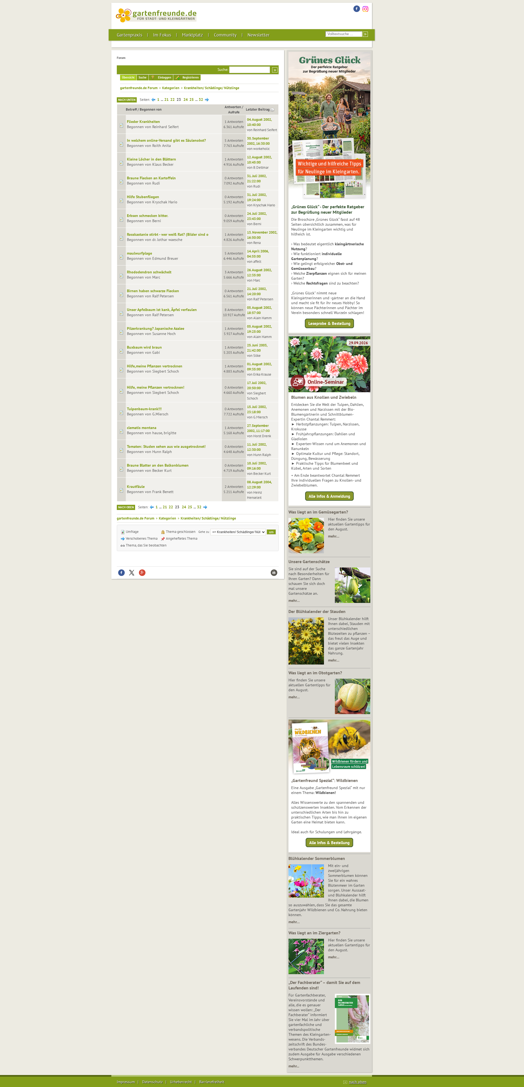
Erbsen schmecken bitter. (147, 215)
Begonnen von (151, 109)
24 (185, 99)
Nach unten (126, 100)
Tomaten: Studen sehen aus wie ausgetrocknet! (166, 446)
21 (166, 99)
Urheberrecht (181, 1081)
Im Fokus (162, 35)
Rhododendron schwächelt (149, 272)
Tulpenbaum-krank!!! (144, 408)
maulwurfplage (139, 253)
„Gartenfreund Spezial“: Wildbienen (324, 780)
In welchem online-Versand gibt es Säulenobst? (166, 140)
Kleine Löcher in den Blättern (151, 159)
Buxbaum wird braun (144, 347)
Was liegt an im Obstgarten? (315, 672)
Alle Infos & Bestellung (329, 842)
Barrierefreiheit (211, 1081)
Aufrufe (234, 112)
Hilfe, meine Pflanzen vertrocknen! (155, 387)
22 (172, 99)
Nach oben (126, 507)
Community (225, 35)
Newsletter (259, 35)
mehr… (333, 536)
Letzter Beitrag (258, 109)
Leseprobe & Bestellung (329, 323)
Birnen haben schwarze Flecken (153, 290)
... (162, 99)
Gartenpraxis (129, 35)
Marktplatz (192, 35)
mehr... (293, 1066)
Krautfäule (136, 486)
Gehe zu (203, 532)
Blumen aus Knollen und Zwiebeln (323, 397)
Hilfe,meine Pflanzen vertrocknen (154, 366)
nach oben (358, 1081)
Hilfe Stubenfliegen (143, 196)
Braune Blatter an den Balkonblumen (158, 465)
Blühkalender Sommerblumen (316, 858)
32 (201, 99)
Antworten (233, 106)
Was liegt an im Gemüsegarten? (318, 512)
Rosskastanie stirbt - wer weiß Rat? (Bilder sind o (168, 234)
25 (191, 99)
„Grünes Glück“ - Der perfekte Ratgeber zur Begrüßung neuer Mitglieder (327, 209)
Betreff (131, 109)
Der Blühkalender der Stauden (317, 611)
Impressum (126, 1081)
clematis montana (141, 427)
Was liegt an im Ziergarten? (314, 932)
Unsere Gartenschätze (309, 561)
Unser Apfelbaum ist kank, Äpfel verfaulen (162, 309)
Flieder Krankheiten (143, 121)
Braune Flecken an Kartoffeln (151, 178)
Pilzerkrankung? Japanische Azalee (155, 328)
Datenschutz (152, 1081)
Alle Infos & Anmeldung (329, 496)
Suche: (223, 69)
